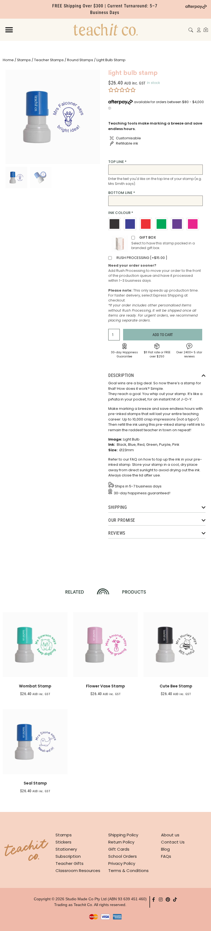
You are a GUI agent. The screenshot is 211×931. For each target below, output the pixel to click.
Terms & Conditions (128, 870)
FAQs (166, 856)
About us (170, 835)
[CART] (205, 29)
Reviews (116, 533)
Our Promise (121, 520)
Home (8, 60)
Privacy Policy (121, 863)
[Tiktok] (175, 899)
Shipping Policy (123, 835)
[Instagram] (161, 899)
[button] (9, 30)
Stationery (66, 849)
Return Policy (121, 842)
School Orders (122, 856)
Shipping (117, 507)
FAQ (133, 459)
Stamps (24, 60)
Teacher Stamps (49, 60)
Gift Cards (118, 849)
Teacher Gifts (69, 863)
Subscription (68, 856)
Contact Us (173, 842)
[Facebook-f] (153, 899)
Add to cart (162, 334)
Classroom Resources (77, 870)
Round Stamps (80, 60)
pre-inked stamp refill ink (178, 424)
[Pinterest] (168, 899)
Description (121, 375)
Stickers (63, 842)
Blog (165, 849)
